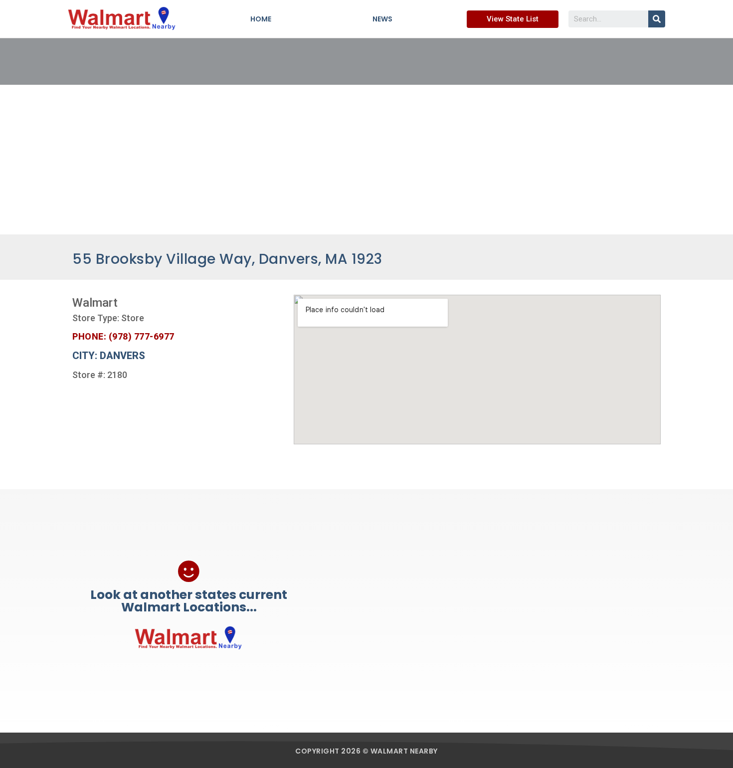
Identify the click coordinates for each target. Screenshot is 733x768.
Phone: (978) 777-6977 (123, 336)
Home (260, 19)
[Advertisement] (366, 159)
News (382, 19)
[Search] (656, 18)
